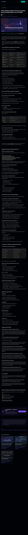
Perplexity (12, 33)
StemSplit (15, 41)
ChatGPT (8, 33)
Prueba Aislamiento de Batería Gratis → (7, 400)
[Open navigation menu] (26, 1)
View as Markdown (21, 33)
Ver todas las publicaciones (23, 434)
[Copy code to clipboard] (25, 37)
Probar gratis (23, 1)
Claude (16, 33)
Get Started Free (21, 411)
